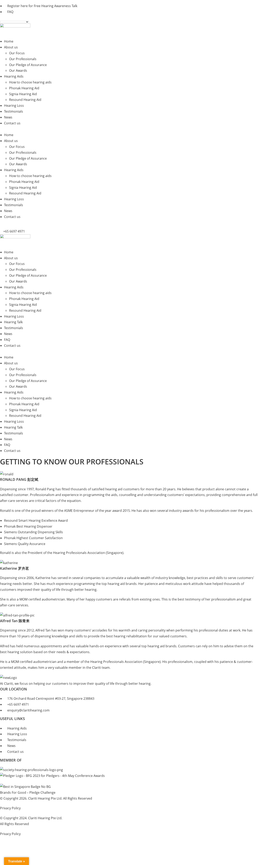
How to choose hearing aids (30, 82)
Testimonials (13, 111)
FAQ (7, 339)
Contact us (12, 123)
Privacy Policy (10, 808)
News (8, 117)
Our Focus (17, 53)
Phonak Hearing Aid (24, 88)
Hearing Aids (13, 76)
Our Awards (18, 70)
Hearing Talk (13, 322)
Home (8, 41)
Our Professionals (22, 59)
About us (11, 47)
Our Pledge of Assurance (28, 65)
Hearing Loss (14, 105)
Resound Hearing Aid (25, 99)
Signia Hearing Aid (23, 94)
